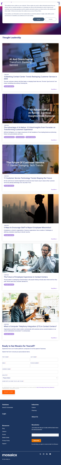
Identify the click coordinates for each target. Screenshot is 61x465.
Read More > (54, 89)
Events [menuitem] (4, 434)
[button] (40, 454)
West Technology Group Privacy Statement (45, 387)
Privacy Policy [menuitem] (6, 440)
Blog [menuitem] (3, 428)
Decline (50, 19)
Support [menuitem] (4, 443)
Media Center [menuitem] (5, 437)
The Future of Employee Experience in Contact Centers (26, 277)
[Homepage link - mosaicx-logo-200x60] (9, 456)
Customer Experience (9, 137)
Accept (38, 19)
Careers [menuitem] (4, 431)
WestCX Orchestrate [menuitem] (7, 407)
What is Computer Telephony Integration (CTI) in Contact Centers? (30, 326)
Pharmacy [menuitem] (34, 410)
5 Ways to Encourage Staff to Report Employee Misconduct (27, 228)
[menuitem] (5, 404)
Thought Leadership (9, 86)
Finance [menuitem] (34, 407)
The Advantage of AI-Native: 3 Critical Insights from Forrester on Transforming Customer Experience (29, 128)
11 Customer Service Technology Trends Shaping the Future (28, 178)
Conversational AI (20, 137)
